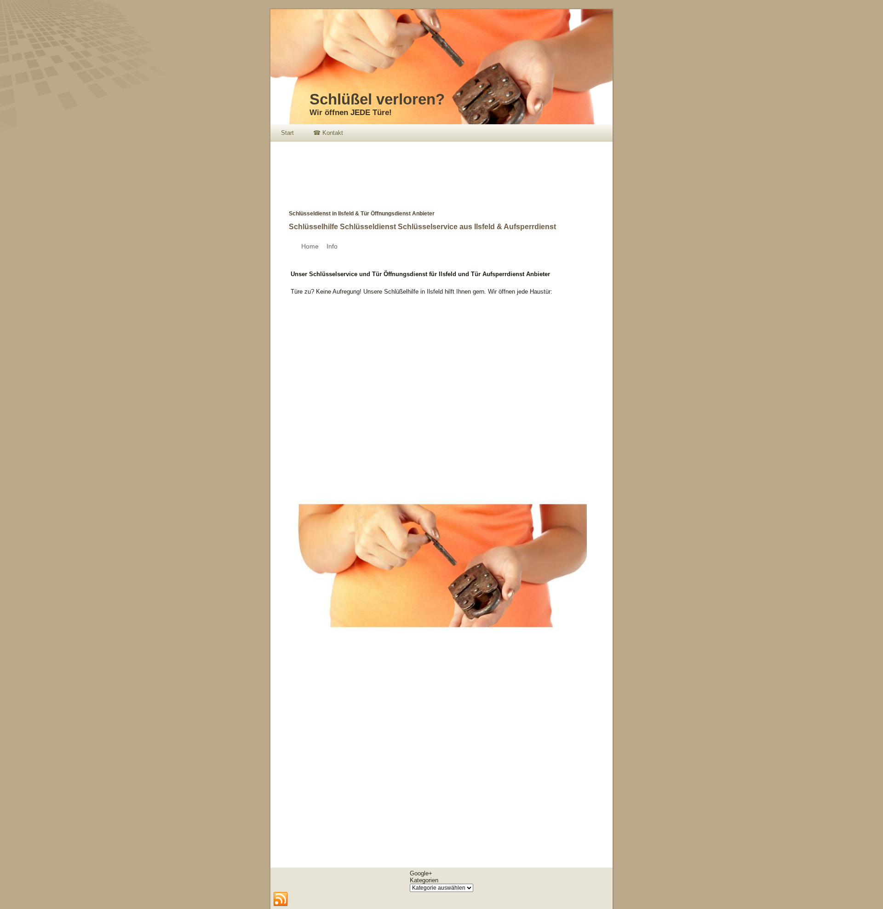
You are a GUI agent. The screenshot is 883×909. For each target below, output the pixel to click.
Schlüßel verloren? (377, 99)
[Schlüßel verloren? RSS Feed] (280, 899)
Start (287, 132)
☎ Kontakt (328, 132)
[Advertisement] (437, 169)
